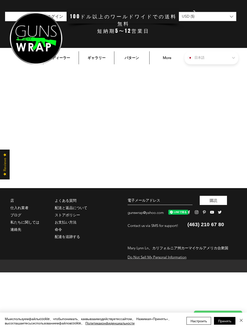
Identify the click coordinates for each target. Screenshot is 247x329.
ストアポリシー (67, 215)
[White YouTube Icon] (212, 212)
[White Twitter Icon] (219, 212)
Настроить (199, 320)
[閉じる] (241, 320)
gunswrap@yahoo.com (146, 212)
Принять (224, 320)
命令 (58, 229)
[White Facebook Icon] (188, 212)
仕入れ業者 (19, 207)
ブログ (15, 215)
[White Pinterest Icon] (204, 212)
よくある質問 (65, 200)
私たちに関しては (24, 222)
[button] (212, 15)
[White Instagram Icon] (196, 212)
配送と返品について (71, 207)
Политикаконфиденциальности (110, 323)
